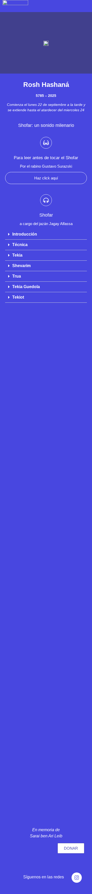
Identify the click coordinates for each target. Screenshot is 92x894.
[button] (46, 234)
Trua (16, 276)
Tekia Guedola (26, 287)
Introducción (24, 234)
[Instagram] (77, 877)
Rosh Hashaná (46, 84)
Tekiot (18, 297)
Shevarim (21, 265)
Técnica (20, 244)
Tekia (17, 255)
